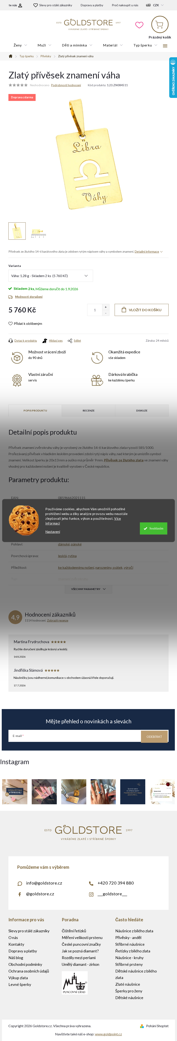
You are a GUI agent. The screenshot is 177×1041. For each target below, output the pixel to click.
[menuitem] (20, 45)
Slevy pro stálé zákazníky (55, 5)
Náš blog (15, 957)
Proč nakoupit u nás (125, 5)
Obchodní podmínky (25, 964)
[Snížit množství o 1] (105, 313)
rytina (72, 556)
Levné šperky (19, 984)
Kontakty (16, 944)
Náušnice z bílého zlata (134, 930)
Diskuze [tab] (141, 410)
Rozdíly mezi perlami (79, 957)
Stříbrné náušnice (130, 944)
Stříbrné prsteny (129, 964)
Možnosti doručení (29, 296)
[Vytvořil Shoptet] (142, 1026)
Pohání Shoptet (157, 1026)
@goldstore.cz (40, 893)
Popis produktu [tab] (35, 410)
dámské (64, 544)
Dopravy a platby (92, 5)
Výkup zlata (18, 977)
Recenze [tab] (89, 410)
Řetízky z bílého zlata (132, 951)
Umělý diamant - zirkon (80, 964)
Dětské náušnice (129, 997)
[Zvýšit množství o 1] (105, 307)
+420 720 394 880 (116, 882)
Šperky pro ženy (128, 990)
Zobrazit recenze (57, 620)
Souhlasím (156, 528)
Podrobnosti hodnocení (66, 85)
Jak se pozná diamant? (80, 951)
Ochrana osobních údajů (28, 971)
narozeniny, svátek (109, 567)
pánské (76, 544)
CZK (156, 5)
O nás (13, 937)
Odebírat (154, 736)
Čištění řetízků (74, 930)
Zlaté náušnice (127, 984)
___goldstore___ (112, 893)
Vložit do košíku (145, 310)
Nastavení (52, 531)
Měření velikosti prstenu (82, 937)
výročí (128, 567)
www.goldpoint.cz (108, 1034)
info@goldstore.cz (44, 882)
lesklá (62, 556)
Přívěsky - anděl (128, 937)
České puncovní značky (81, 944)
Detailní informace (147, 251)
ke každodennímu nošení (76, 567)
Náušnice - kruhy (129, 957)
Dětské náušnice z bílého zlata (136, 974)
